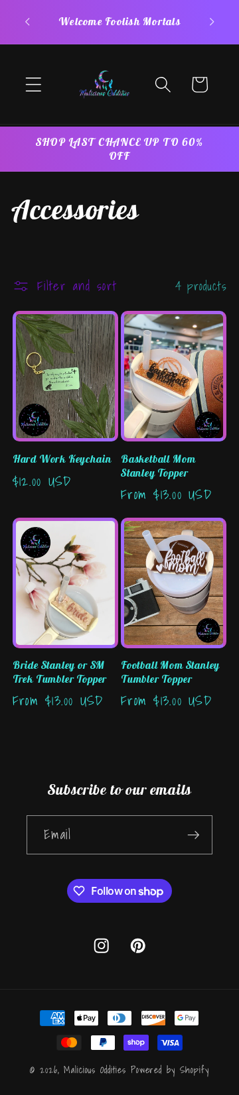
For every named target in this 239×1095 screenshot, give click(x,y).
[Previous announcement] (27, 21)
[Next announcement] (211, 21)
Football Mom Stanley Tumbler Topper (170, 671)
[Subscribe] (193, 834)
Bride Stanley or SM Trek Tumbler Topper (60, 671)
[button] (33, 84)
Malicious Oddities (95, 1070)
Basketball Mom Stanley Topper (158, 465)
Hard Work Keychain (62, 458)
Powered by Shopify (170, 1070)
